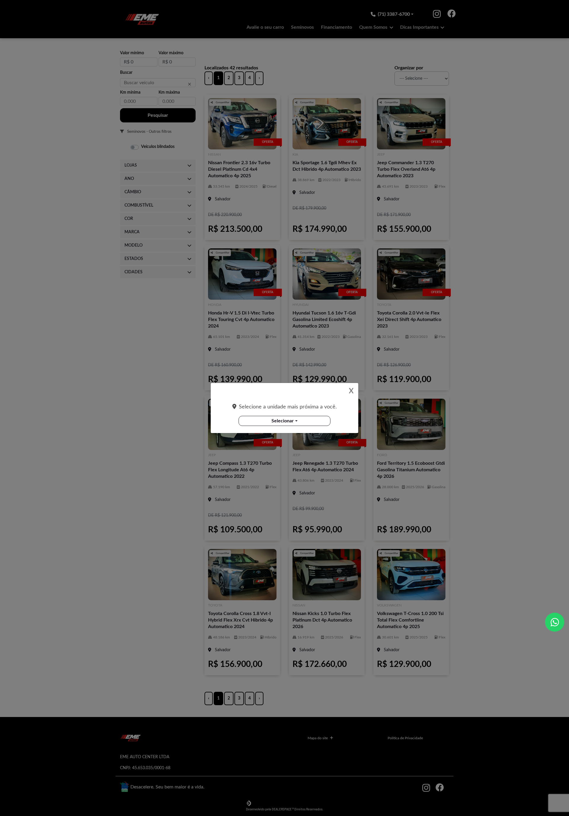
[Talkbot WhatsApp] (554, 622)
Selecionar (282, 421)
